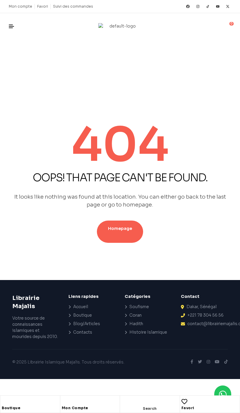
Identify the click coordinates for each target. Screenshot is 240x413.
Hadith (136, 323)
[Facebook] (187, 6)
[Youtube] (217, 6)
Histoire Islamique (148, 332)
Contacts (82, 332)
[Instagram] (197, 6)
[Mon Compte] (65, 402)
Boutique (11, 408)
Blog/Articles (86, 323)
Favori (187, 408)
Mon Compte (75, 408)
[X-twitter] (227, 6)
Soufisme (139, 306)
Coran (135, 315)
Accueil (80, 306)
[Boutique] (5, 402)
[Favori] (184, 402)
